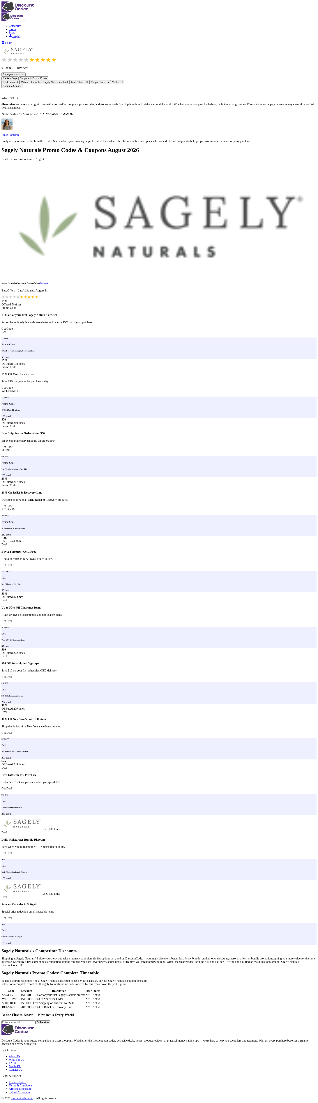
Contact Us (15, 1069)
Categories (15, 25)
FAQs (12, 1063)
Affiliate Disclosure (20, 1088)
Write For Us (16, 1059)
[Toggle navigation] (24, 20)
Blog (12, 32)
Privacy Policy (17, 1082)
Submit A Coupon (19, 1092)
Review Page (10, 78)
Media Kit (15, 1066)
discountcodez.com (22, 1098)
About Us (14, 1056)
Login (16, 36)
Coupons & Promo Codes (33, 78)
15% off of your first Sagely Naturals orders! (44, 82)
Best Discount (10, 82)
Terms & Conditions (20, 1085)
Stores (12, 29)
